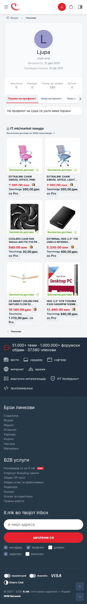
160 (52, 87)
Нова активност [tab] (51, 98)
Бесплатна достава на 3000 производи (30, 133)
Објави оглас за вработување (24, 482)
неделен (15, 554)
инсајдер (15, 547)
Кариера (9, 434)
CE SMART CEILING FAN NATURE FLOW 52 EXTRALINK (23, 304)
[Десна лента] (80, 7)
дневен (59, 547)
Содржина (11, 415)
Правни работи (14, 501)
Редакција (10, 487)
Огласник (10, 429)
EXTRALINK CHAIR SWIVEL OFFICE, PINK (22, 178)
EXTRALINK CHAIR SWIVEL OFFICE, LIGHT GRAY (61, 179)
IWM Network (12, 596)
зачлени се (43, 537)
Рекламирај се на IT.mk (23, 468)
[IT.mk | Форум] (15, 7)
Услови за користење (18, 496)
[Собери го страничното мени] (6, 7)
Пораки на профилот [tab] (22, 98)
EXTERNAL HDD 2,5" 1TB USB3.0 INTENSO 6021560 (62, 242)
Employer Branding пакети (21, 473)
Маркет (9, 425)
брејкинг (38, 547)
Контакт (9, 491)
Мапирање (11, 448)
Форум (8, 420)
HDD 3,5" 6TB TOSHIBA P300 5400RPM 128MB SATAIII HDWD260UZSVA (62, 304)
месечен (37, 554)
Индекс (9, 439)
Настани (9, 443)
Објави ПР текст (15, 477)
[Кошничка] (71, 7)
